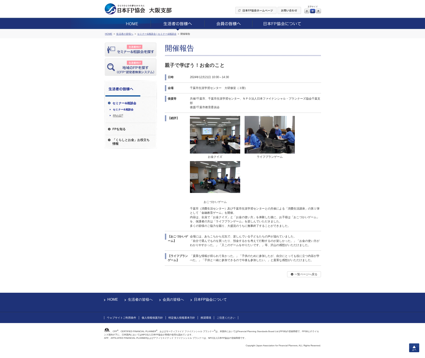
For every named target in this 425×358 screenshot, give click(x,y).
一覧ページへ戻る (305, 274)
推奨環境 (206, 317)
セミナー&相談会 (123, 109)
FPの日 (118, 115)
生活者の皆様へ (140, 299)
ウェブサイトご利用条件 (121, 317)
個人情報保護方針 (152, 317)
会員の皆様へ (173, 299)
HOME (112, 299)
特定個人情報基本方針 (181, 317)
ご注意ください (226, 317)
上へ (414, 347)
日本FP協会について (210, 299)
